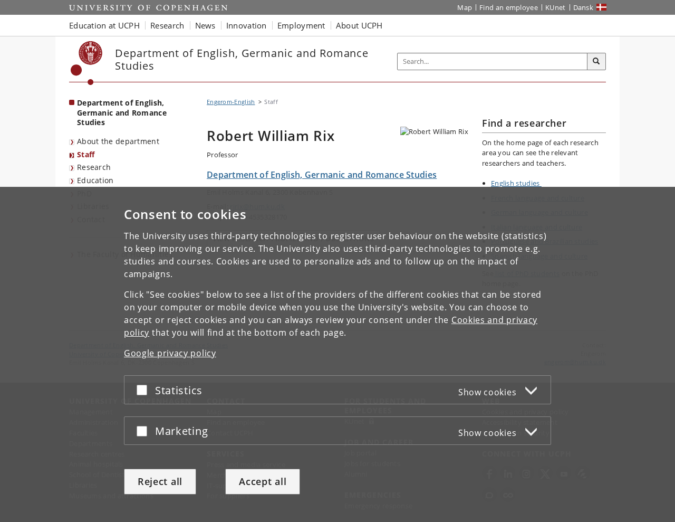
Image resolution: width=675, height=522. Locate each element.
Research (94, 167)
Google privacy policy (170, 353)
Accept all (262, 481)
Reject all (160, 481)
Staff (86, 154)
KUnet (555, 7)
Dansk (583, 7)
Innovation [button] (246, 25)
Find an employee (508, 7)
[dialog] (337, 354)
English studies (516, 183)
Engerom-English (231, 102)
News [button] (205, 25)
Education (95, 180)
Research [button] (167, 25)
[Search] (596, 62)
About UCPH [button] (359, 25)
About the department (118, 141)
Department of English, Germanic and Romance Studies (122, 112)
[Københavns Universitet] (87, 63)
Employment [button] (301, 25)
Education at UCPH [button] (104, 25)
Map (464, 7)
